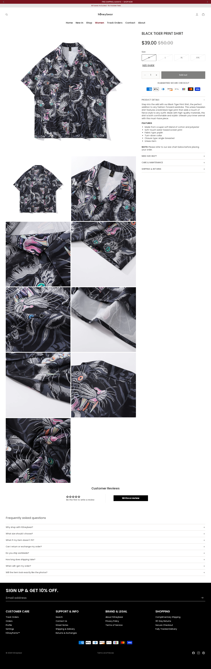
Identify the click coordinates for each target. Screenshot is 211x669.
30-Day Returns (163, 621)
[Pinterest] (203, 653)
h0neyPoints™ (13, 632)
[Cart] (203, 14)
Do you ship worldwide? (17, 553)
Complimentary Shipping (167, 617)
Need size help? (149, 156)
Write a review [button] (130, 498)
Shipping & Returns (151, 169)
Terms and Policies (105, 653)
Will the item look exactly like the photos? (26, 572)
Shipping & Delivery (65, 629)
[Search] (6, 14)
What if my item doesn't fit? (20, 540)
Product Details (150, 99)
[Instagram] (198, 653)
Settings (10, 629)
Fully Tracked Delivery (166, 629)
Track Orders (12, 617)
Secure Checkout (164, 625)
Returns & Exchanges (66, 632)
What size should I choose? (19, 533)
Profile (9, 625)
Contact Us (61, 621)
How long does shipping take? (20, 559)
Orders (9, 621)
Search (59, 617)
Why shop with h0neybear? (19, 527)
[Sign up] (202, 598)
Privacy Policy (112, 621)
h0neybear (17, 653)
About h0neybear (114, 617)
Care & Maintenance (152, 162)
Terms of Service (114, 625)
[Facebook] (193, 653)
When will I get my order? (18, 566)
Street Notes (62, 625)
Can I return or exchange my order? (24, 546)
